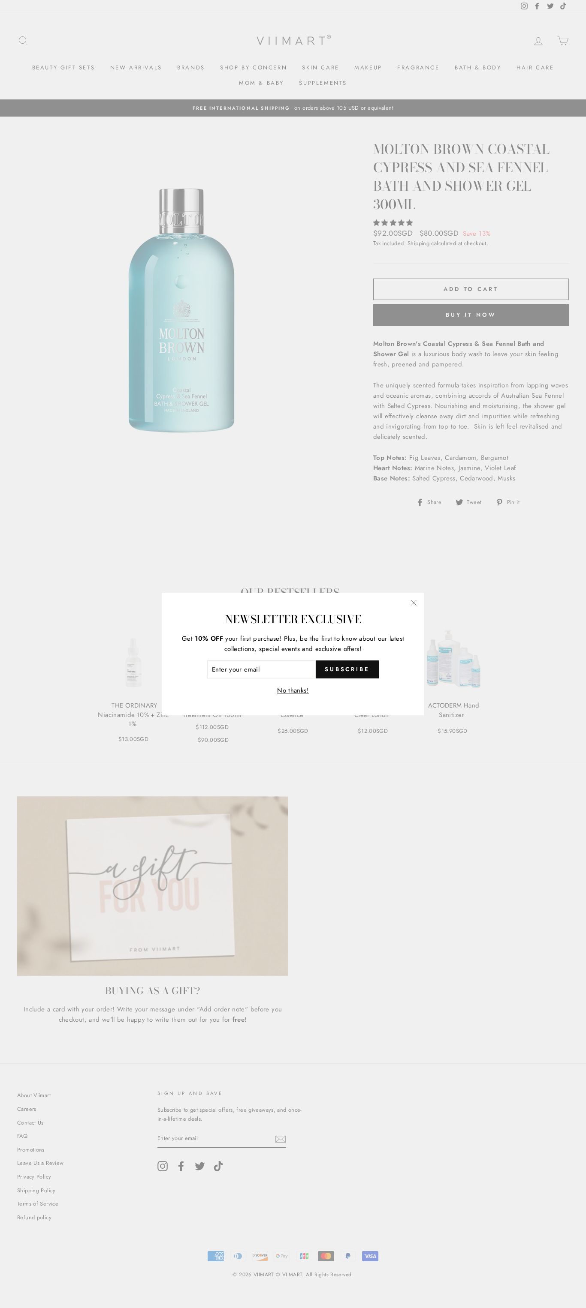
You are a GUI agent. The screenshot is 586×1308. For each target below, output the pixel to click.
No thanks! (293, 690)
